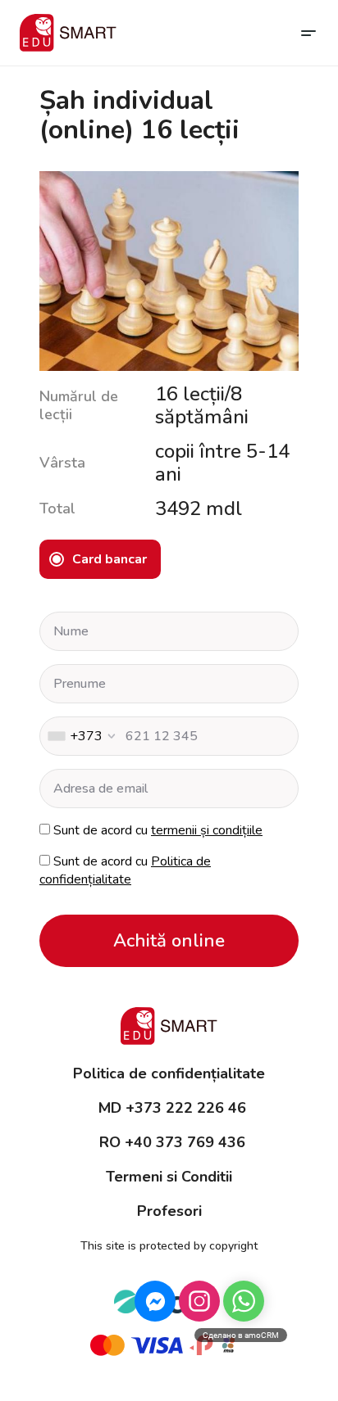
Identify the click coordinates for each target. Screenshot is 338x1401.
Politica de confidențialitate (125, 870)
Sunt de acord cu (158, 830)
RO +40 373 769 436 (172, 1142)
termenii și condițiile (207, 830)
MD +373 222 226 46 (172, 1108)
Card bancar (109, 559)
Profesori (169, 1211)
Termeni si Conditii (169, 1177)
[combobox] (80, 736)
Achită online (169, 941)
